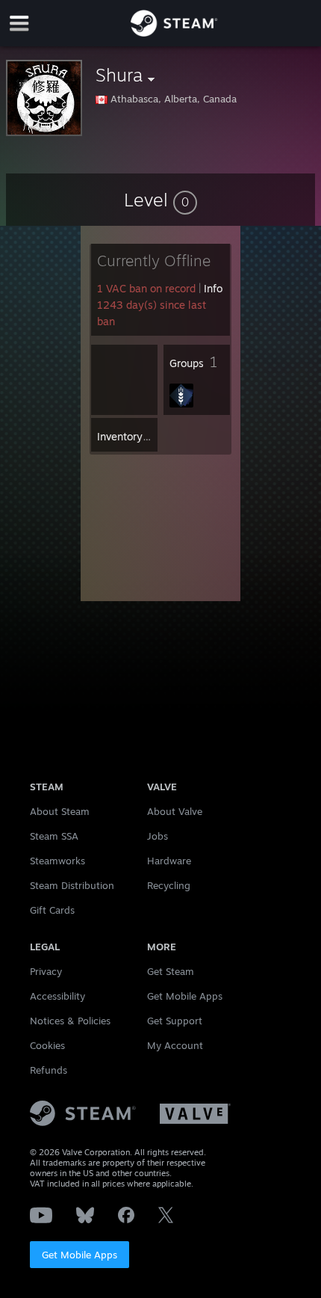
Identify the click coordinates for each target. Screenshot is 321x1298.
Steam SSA (54, 836)
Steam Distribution (72, 885)
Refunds (48, 1070)
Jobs (157, 836)
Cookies (47, 1045)
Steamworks (57, 861)
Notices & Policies (70, 1021)
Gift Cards (52, 910)
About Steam (60, 811)
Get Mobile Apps (79, 1255)
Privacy (46, 971)
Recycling (168, 885)
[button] (160, 200)
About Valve (174, 811)
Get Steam (170, 971)
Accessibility (57, 996)
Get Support (174, 1021)
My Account (175, 1045)
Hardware (169, 861)
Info (213, 288)
